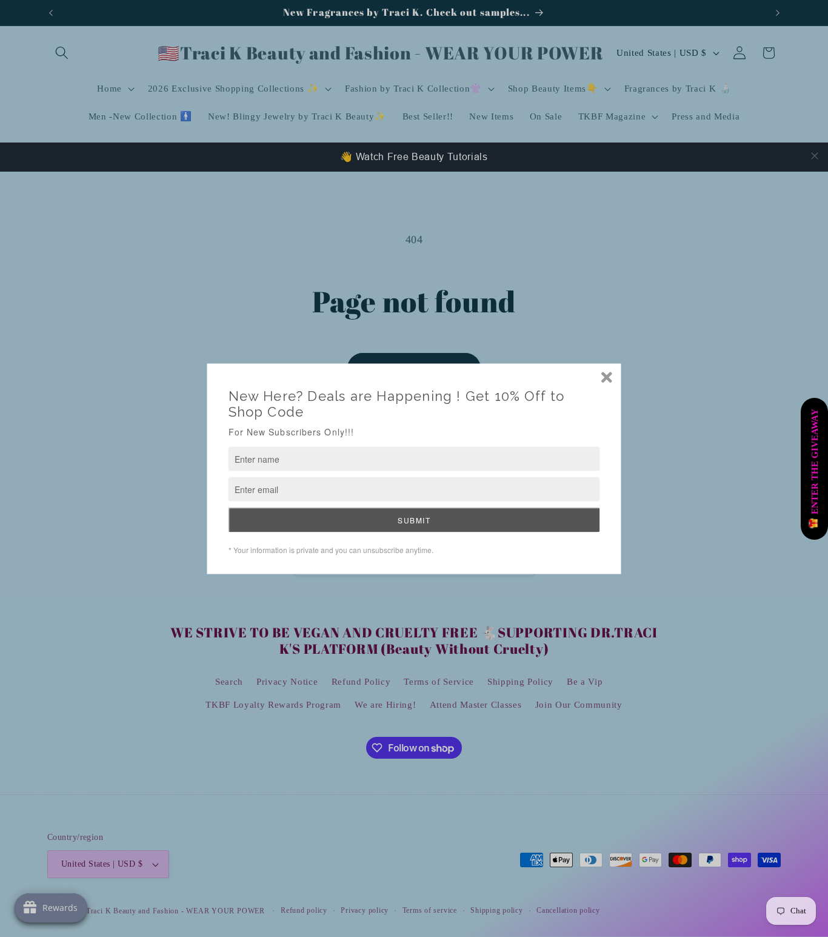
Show (814, 469)
